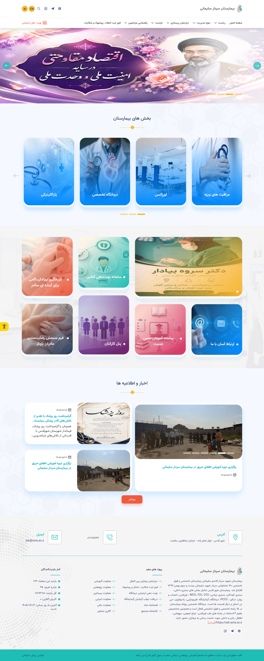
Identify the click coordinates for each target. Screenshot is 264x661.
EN (32, 9)
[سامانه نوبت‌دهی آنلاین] (103, 262)
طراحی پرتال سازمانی (33, 655)
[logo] (221, 9)
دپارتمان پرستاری (180, 23)
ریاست (222, 23)
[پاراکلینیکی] (49, 171)
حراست (159, 23)
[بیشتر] (211, 622)
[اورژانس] (161, 171)
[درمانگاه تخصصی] (105, 171)
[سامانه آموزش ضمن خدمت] (160, 329)
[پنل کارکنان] (103, 324)
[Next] (7, 66)
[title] (60, 9)
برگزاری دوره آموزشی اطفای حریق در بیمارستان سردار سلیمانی (51, 465)
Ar (25, 9)
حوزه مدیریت (203, 23)
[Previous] (257, 66)
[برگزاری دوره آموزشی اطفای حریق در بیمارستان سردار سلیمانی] (103, 470)
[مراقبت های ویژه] (217, 171)
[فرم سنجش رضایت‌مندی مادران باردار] (47, 329)
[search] (39, 9)
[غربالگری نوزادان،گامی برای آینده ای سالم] (47, 266)
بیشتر (132, 499)
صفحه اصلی (235, 23)
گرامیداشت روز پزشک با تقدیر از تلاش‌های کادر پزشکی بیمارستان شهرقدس (51, 418)
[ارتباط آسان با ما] (217, 329)
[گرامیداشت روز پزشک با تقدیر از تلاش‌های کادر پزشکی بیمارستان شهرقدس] (103, 423)
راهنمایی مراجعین (137, 23)
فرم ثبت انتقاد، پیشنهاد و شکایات (102, 23)
